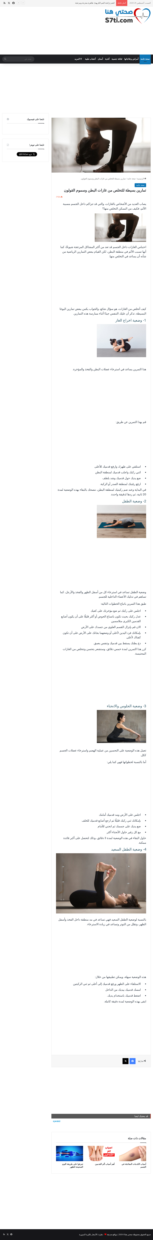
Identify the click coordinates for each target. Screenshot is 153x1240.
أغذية (107, 59)
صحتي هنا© (128, 1234)
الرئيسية (140, 179)
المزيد (77, 59)
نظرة (101, 1234)
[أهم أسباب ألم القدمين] (101, 1153)
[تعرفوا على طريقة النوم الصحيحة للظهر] (69, 1153)
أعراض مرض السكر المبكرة (103, 3)
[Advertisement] (51, 30)
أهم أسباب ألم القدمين (105, 1164)
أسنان (100, 59)
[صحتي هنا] (128, 16)
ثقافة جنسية (117, 59)
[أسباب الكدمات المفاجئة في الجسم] (132, 1153)
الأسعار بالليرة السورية (88, 1234)
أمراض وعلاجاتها (131, 59)
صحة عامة (145, 59)
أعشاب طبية (90, 59)
